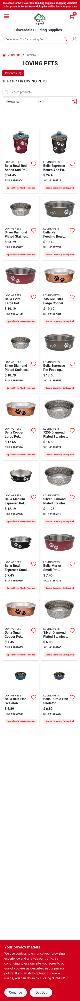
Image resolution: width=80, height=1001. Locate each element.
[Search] (66, 39)
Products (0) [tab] (13, 73)
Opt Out (41, 992)
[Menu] (6, 16)
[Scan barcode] (74, 39)
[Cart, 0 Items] (72, 16)
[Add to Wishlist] (33, 164)
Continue (15, 992)
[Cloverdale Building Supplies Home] (40, 19)
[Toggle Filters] (74, 101)
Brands (15, 54)
